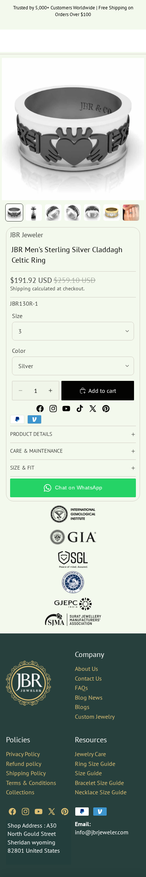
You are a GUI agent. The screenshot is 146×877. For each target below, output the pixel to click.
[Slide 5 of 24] (92, 212)
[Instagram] (53, 408)
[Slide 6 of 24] (111, 212)
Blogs (82, 707)
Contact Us (88, 678)
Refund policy (23, 763)
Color (18, 350)
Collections (20, 792)
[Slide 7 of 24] (131, 212)
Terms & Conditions (31, 782)
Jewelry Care (90, 754)
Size (17, 316)
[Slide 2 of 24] (33, 212)
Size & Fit (22, 467)
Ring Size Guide (95, 763)
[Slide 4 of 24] (72, 212)
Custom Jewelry (95, 716)
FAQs (81, 687)
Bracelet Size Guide (99, 782)
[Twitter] (92, 408)
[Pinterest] (105, 408)
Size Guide (88, 773)
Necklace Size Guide (101, 792)
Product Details (31, 434)
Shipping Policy (26, 773)
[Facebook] (40, 408)
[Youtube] (66, 408)
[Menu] (8, 40)
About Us (86, 668)
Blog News (89, 697)
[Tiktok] (79, 408)
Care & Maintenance (36, 450)
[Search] (24, 41)
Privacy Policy (23, 754)
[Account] (120, 41)
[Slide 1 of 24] (14, 212)
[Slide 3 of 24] (53, 212)
